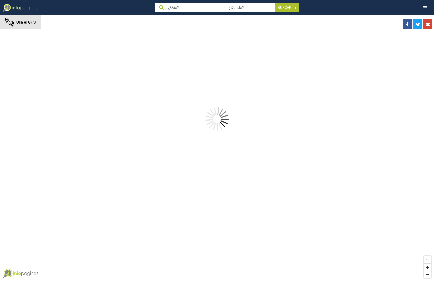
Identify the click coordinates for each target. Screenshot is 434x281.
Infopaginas (8, 273)
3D (428, 259)
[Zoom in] (427, 267)
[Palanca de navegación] (425, 7)
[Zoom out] (427, 274)
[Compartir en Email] (427, 24)
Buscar (285, 8)
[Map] (217, 148)
